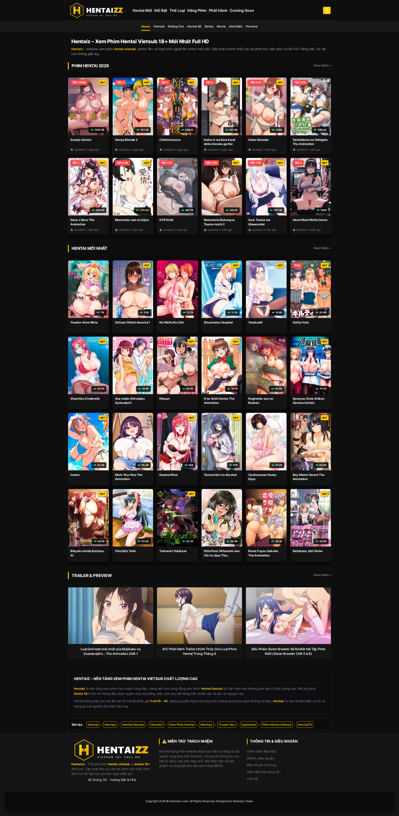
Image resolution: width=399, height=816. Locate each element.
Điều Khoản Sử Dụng (261, 765)
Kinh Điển (236, 26)
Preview (252, 26)
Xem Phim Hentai (181, 724)
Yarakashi (255, 322)
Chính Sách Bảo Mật (261, 751)
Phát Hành (218, 10)
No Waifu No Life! (171, 322)
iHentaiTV (305, 724)
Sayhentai (249, 724)
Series (209, 26)
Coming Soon (242, 10)
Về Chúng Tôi (97, 780)
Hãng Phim (197, 10)
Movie (221, 26)
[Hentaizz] (97, 10)
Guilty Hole (301, 322)
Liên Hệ (252, 778)
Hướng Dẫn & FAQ (123, 780)
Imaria (75, 475)
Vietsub (159, 26)
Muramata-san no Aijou (132, 220)
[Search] (327, 10)
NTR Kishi (166, 220)
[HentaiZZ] (111, 750)
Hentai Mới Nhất (89, 248)
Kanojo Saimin (80, 140)
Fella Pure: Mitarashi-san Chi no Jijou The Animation (222, 555)
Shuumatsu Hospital (218, 322)
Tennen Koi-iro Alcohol (220, 475)
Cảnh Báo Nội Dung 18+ (264, 772)
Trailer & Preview (92, 575)
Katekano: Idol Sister (308, 551)
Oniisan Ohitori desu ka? (132, 322)
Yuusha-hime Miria (84, 322)
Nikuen (164, 398)
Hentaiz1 (156, 724)
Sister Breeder (258, 140)
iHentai (93, 724)
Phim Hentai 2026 (90, 65)
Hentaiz (110, 724)
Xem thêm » (322, 65)
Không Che (176, 26)
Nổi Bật (160, 10)
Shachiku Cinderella (85, 398)
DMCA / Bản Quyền (261, 758)
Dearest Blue (168, 475)
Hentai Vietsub (133, 724)
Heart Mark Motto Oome (310, 220)
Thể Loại (177, 10)
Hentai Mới (142, 10)
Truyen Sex (227, 724)
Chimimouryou (170, 140)
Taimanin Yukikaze (173, 551)
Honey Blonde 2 (126, 140)
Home (145, 26)
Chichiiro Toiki (125, 551)
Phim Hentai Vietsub (276, 724)
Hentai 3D (194, 26)
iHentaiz (206, 724)
